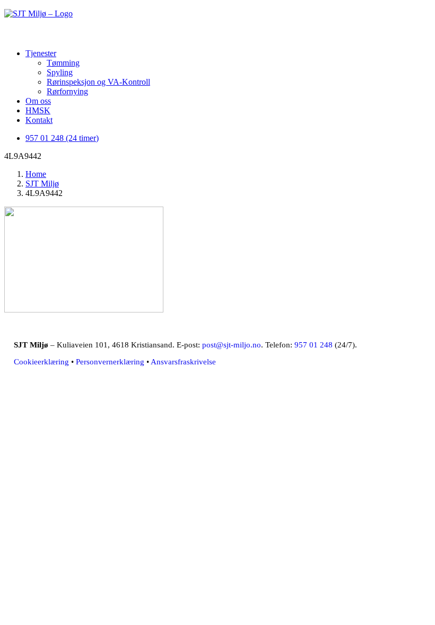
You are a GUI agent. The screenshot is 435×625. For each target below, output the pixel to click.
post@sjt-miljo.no (231, 345)
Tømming (63, 62)
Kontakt (39, 119)
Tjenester (40, 53)
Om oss (38, 100)
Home (35, 173)
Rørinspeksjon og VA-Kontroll (98, 81)
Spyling (60, 72)
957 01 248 (313, 345)
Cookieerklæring (41, 362)
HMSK (37, 110)
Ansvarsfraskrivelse (183, 362)
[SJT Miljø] (217, 22)
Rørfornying (67, 91)
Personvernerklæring (110, 362)
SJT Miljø (42, 183)
